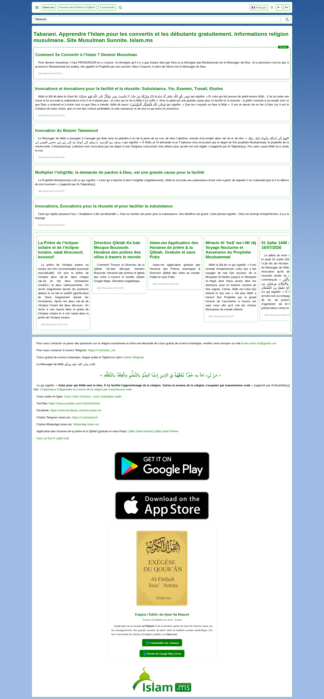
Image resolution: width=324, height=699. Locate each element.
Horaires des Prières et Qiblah (77, 7)
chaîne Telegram (133, 357)
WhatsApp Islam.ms (86, 424)
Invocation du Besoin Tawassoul (66, 130)
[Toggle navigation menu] (37, 7)
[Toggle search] (120, 7)
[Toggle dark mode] (272, 7)
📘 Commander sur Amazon (162, 643)
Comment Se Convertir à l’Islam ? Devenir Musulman (86, 54)
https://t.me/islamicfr (85, 417)
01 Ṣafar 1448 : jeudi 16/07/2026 (280, 245)
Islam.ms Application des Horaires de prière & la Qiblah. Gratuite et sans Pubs (174, 249)
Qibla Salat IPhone (166, 431)
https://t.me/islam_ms (101, 350)
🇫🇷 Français (259, 7)
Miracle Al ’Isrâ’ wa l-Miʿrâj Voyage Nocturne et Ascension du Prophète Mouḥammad (231, 249)
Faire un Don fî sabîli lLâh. (53, 438)
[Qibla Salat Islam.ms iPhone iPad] (162, 520)
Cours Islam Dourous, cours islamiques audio (93, 396)
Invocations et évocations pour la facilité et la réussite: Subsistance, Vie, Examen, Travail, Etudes (129, 88)
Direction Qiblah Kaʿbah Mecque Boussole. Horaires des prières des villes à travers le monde (117, 249)
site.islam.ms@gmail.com (260, 343)
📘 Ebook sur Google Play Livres (162, 653)
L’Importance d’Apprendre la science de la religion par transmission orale (86, 389)
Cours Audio (107, 7)
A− (279, 7)
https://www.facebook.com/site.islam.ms (75, 410)
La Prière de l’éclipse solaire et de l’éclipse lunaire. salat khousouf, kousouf (61, 249)
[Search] (287, 19)
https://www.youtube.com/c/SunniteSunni (74, 403)
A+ (287, 7)
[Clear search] (280, 19)
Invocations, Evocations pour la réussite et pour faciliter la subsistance (104, 206)
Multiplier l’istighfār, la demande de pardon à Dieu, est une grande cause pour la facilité (119, 172)
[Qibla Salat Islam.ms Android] (162, 488)
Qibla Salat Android (140, 431)
